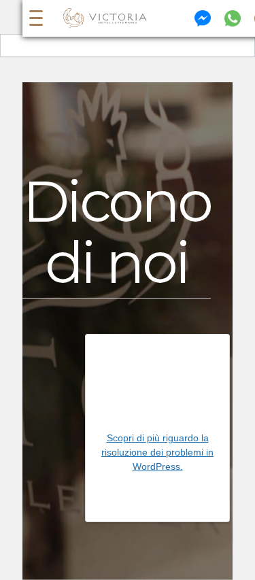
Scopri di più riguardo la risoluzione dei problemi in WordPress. (157, 452)
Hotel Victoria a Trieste (105, 18)
